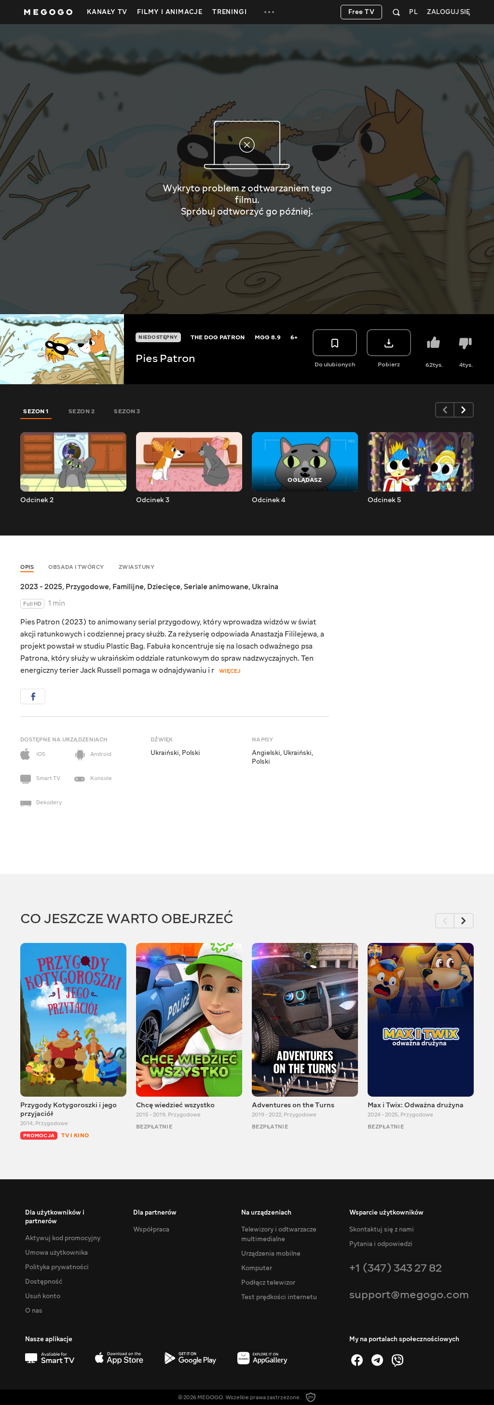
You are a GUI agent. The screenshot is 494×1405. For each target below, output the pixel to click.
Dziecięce (163, 587)
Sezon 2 (82, 411)
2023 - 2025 (41, 587)
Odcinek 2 (37, 500)
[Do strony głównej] (48, 12)
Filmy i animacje (170, 12)
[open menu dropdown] (269, 12)
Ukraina (265, 587)
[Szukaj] (396, 12)
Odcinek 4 (268, 500)
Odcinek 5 (384, 500)
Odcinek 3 (152, 500)
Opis (27, 567)
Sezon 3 (127, 411)
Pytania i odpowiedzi (380, 1244)
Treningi (229, 12)
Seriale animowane (216, 587)
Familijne (128, 587)
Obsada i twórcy (76, 567)
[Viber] (397, 1360)
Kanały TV (107, 12)
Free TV (361, 12)
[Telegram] (377, 1360)
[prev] (444, 410)
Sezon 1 (36, 411)
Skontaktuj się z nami (381, 1229)
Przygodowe (87, 587)
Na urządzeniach (266, 1212)
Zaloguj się (448, 12)
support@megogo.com (409, 1294)
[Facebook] (357, 1360)
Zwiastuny (137, 567)
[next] (464, 410)
